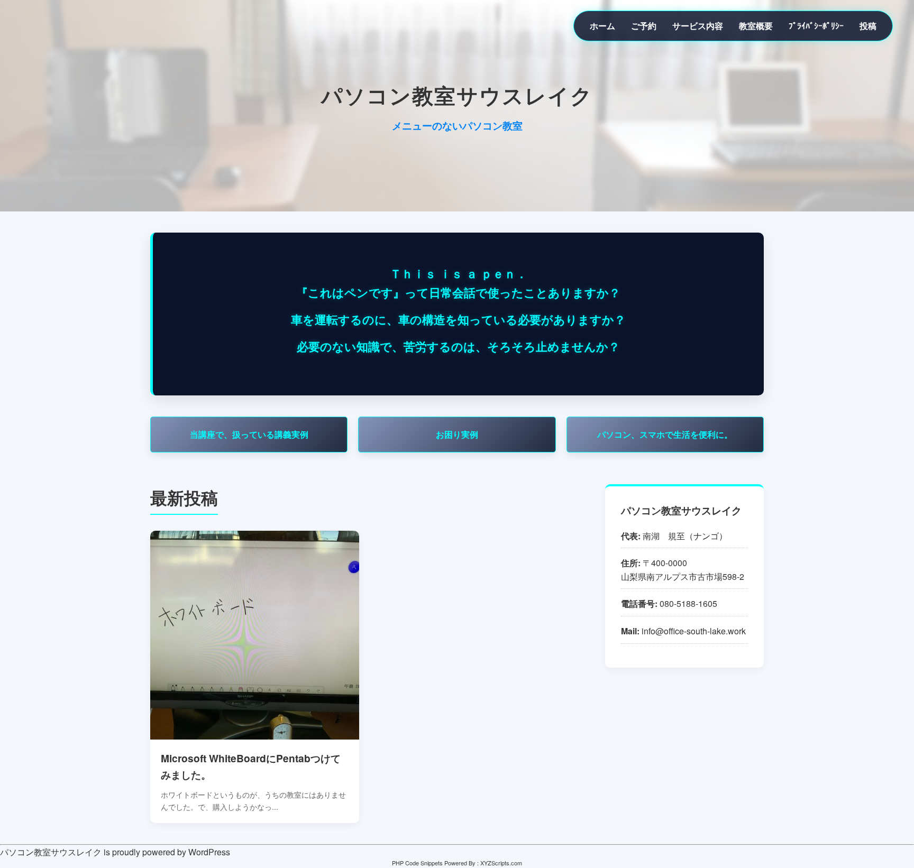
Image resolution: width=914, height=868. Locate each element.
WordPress (209, 852)
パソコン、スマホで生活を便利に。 (665, 434)
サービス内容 (697, 26)
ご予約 (643, 26)
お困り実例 (457, 434)
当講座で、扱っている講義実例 (249, 434)
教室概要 (756, 26)
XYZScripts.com (501, 862)
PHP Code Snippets (417, 862)
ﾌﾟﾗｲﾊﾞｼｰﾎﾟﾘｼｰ (816, 26)
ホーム (602, 26)
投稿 (868, 26)
